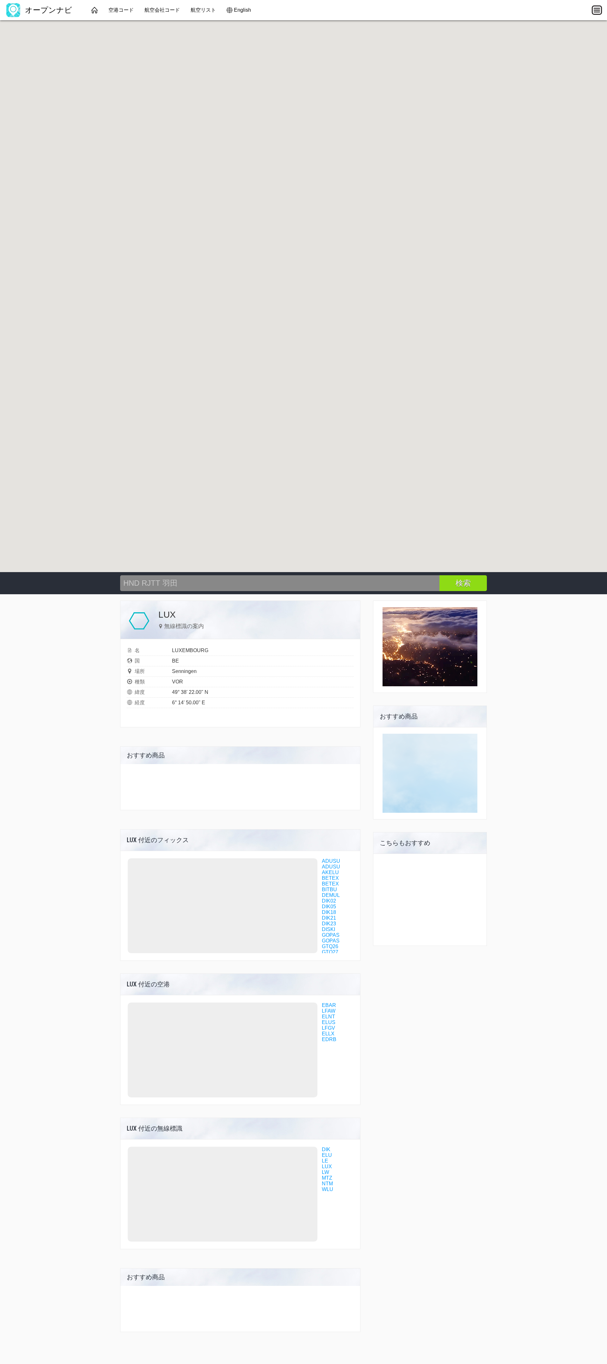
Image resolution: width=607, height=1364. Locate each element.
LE (325, 1160)
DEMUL (331, 895)
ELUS (328, 1022)
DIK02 (329, 901)
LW (325, 1172)
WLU (327, 1189)
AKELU (330, 872)
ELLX (328, 1033)
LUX (327, 1166)
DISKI (328, 929)
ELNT (328, 1016)
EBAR (329, 1005)
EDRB (329, 1039)
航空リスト (203, 10)
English (242, 10)
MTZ (327, 1178)
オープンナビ (47, 10)
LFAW (328, 1011)
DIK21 (329, 918)
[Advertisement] (430, 773)
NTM (327, 1183)
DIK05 (329, 906)
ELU (327, 1155)
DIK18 (329, 912)
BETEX (330, 878)
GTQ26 (330, 946)
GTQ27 (330, 952)
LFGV (328, 1028)
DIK (326, 1149)
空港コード (121, 10)
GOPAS (331, 935)
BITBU (329, 889)
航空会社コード (162, 10)
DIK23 (329, 923)
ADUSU (331, 861)
